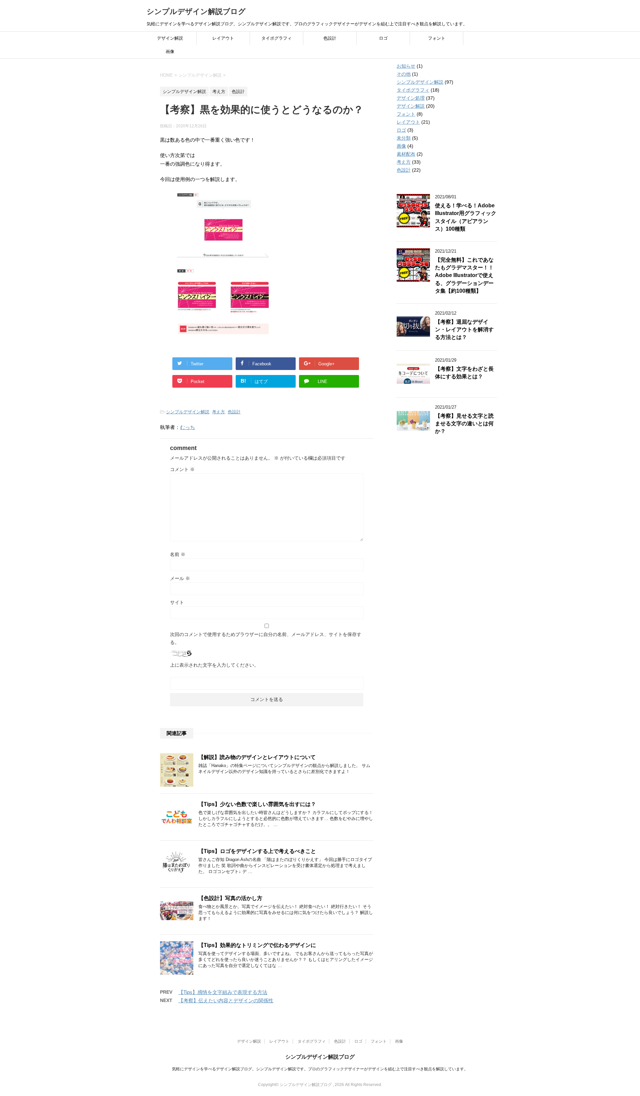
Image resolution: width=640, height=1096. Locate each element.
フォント (436, 38)
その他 (404, 74)
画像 (170, 51)
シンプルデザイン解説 (187, 411)
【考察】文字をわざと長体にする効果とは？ (464, 372)
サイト (177, 602)
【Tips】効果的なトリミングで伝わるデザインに (257, 945)
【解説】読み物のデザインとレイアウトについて (257, 757)
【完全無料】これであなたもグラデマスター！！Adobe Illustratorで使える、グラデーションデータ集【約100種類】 (464, 275)
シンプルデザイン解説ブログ (196, 11)
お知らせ (406, 66)
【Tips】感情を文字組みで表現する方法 (222, 992)
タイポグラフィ (276, 38)
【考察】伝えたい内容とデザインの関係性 (225, 1000)
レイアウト (223, 38)
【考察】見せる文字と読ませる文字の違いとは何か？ (464, 423)
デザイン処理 (411, 98)
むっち (187, 427)
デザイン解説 (170, 38)
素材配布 (406, 154)
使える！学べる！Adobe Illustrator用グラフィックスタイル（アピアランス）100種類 (465, 217)
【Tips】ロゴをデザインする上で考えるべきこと (257, 851)
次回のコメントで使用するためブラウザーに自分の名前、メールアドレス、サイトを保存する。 (265, 638)
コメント (182, 469)
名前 (177, 554)
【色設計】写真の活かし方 (230, 898)
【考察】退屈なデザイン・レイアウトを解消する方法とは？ (464, 329)
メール (180, 578)
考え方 (218, 411)
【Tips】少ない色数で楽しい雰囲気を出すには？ (257, 804)
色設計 (329, 38)
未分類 (404, 138)
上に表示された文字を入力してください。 (214, 665)
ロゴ (383, 38)
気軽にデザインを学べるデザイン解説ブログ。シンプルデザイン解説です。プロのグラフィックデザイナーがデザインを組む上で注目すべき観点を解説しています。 (320, 1069)
